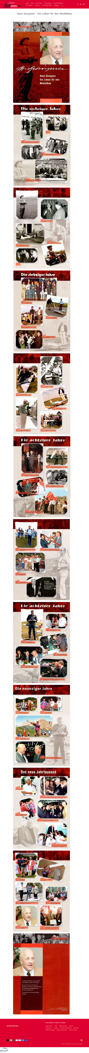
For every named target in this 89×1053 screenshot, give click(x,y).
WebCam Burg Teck (62, 1030)
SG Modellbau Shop (69, 1043)
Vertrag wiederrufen (12, 1025)
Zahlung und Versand (65, 1028)
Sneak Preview (73, 1030)
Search (71, 1026)
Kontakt (56, 1028)
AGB (56, 1026)
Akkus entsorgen (50, 1030)
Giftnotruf (76, 1028)
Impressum (49, 1028)
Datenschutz (49, 1026)
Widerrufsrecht (63, 1026)
